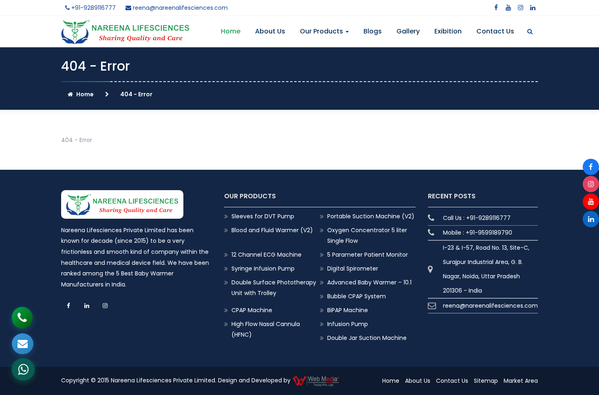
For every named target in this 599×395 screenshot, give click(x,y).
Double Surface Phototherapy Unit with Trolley (273, 287)
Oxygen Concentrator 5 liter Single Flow (367, 235)
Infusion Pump (347, 324)
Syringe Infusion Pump (263, 268)
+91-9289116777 (93, 8)
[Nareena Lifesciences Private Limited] (125, 24)
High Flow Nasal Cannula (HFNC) (265, 329)
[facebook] (496, 7)
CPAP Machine (251, 310)
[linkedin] (532, 7)
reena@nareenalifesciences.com (179, 8)
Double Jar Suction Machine (367, 338)
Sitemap (486, 381)
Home (230, 31)
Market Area (521, 381)
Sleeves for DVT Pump (262, 216)
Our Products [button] (322, 31)
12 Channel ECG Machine (266, 255)
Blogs (372, 31)
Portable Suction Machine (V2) (370, 216)
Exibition (448, 31)
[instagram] (520, 7)
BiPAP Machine (347, 310)
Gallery (408, 31)
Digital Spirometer (352, 268)
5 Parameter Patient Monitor (367, 255)
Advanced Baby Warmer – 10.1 (369, 282)
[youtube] (508, 7)
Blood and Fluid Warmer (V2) (272, 230)
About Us (270, 31)
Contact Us (495, 31)
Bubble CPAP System (356, 296)
